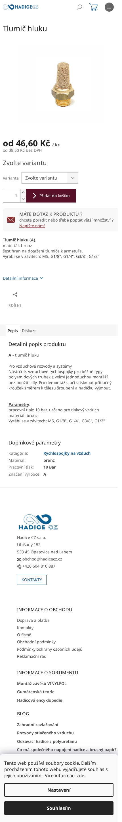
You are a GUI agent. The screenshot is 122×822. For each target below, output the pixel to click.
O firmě (24, 634)
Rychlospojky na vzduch (67, 453)
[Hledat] (79, 7)
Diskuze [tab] (29, 330)
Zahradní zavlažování (37, 724)
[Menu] (109, 7)
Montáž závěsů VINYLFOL (42, 683)
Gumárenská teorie (35, 691)
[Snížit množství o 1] (23, 199)
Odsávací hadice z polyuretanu (47, 741)
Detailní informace (20, 278)
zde (80, 775)
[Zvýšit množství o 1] (23, 192)
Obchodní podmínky (36, 641)
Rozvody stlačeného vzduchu (45, 732)
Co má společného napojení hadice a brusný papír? (66, 749)
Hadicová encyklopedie (39, 700)
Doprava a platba (33, 620)
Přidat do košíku (54, 195)
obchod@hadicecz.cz (41, 559)
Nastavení (59, 790)
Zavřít (33, 294)
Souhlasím (59, 808)
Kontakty (25, 627)
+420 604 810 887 (38, 566)
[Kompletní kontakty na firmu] (38, 522)
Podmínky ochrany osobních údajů (50, 649)
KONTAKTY (32, 579)
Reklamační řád (32, 656)
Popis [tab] (13, 330)
